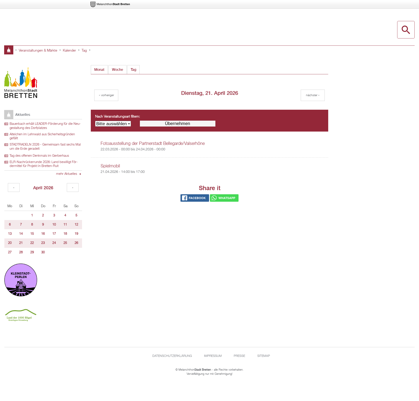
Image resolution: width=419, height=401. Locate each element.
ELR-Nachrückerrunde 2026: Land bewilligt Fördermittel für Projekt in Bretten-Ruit (44, 164)
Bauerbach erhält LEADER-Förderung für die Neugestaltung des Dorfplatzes (45, 126)
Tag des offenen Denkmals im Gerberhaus (39, 155)
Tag (84, 50)
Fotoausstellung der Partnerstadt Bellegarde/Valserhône (153, 143)
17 (54, 233)
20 (10, 243)
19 (76, 233)
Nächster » (312, 95)
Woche (117, 70)
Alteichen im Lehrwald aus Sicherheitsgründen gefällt (42, 136)
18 (65, 233)
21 (21, 243)
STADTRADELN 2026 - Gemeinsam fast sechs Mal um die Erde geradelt (45, 146)
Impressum (213, 356)
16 (43, 233)
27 (10, 252)
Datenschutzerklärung (172, 356)
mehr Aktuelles (67, 173)
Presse (239, 356)
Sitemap (263, 356)
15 (32, 233)
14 (21, 233)
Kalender (69, 50)
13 (10, 233)
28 (21, 252)
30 (43, 252)
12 (76, 224)
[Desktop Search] (406, 29)
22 (32, 243)
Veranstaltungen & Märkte (38, 50)
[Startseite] (20, 83)
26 (76, 243)
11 (65, 224)
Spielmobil (110, 166)
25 (65, 243)
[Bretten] (110, 4)
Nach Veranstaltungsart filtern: (117, 116)
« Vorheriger (106, 95)
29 (32, 252)
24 (54, 243)
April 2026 (43, 187)
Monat (99, 70)
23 (43, 243)
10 (54, 224)
